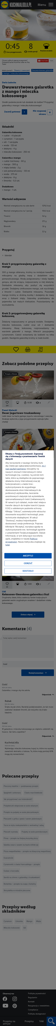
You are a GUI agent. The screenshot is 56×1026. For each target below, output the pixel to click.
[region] (28, 513)
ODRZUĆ (28, 563)
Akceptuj (28, 555)
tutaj (7, 545)
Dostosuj (28, 571)
